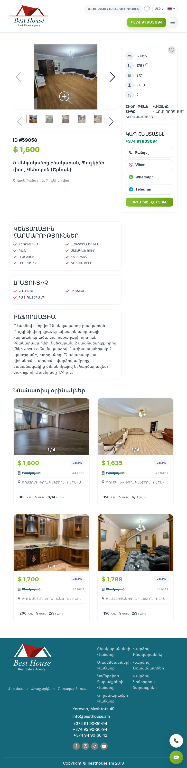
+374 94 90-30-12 (90, 735)
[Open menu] (173, 22)
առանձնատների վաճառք (111, 665)
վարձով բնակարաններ (147, 651)
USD (158, 8)
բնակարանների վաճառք (111, 651)
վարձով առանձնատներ (147, 665)
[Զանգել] (176, 741)
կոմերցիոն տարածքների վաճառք (110, 681)
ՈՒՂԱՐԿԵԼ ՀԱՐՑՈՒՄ (149, 202)
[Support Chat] (176, 757)
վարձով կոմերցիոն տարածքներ (145, 681)
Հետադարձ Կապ (72, 688)
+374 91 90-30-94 (90, 723)
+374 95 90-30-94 (90, 729)
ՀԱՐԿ (60, 497)
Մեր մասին (18, 688)
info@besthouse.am (91, 716)
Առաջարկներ (43, 688)
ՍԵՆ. (41, 497)
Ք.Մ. (29, 497)
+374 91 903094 (147, 22)
